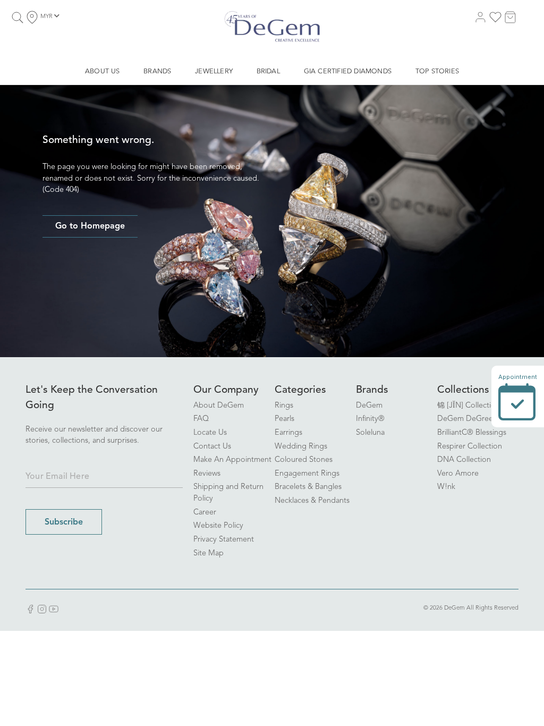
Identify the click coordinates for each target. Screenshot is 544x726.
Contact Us (212, 447)
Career (204, 513)
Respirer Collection (469, 447)
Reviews (206, 474)
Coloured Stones (304, 460)
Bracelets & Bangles (308, 487)
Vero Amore (458, 474)
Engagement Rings (307, 474)
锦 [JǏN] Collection (468, 406)
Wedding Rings (301, 447)
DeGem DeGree (465, 419)
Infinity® (370, 419)
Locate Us (210, 433)
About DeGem (218, 406)
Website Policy (218, 526)
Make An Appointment (232, 460)
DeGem (369, 406)
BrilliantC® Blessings (471, 433)
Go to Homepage (90, 226)
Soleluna (370, 433)
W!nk (446, 487)
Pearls (284, 419)
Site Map (208, 554)
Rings (284, 406)
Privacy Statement (223, 540)
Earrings (288, 433)
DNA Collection (464, 460)
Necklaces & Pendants (312, 501)
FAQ (201, 419)
